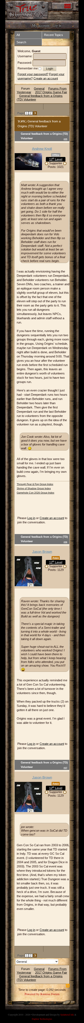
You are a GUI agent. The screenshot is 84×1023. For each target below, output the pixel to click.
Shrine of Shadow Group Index (34, 488)
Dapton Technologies (42, 1018)
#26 (65, 542)
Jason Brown (42, 552)
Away (55, 558)
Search (21, 42)
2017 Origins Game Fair (51, 92)
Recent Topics (53, 35)
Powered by (32, 994)
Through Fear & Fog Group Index (35, 484)
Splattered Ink (67, 1014)
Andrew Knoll (42, 149)
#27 (65, 768)
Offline (56, 155)
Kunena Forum (50, 994)
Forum (25, 88)
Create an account (45, 78)
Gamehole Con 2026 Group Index (35, 492)
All (18, 35)
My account (41, 25)
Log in (31, 518)
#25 (65, 139)
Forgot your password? (33, 74)
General (39, 88)
